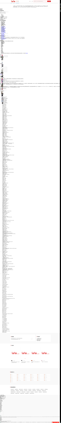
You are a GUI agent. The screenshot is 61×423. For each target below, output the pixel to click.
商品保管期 (1, 406)
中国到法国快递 (33, 389)
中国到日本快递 (29, 389)
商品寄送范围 (1, 400)
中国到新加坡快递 (21, 390)
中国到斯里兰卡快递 (44, 390)
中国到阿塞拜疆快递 (39, 390)
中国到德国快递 (37, 389)
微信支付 (1, 403)
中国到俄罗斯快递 (34, 390)
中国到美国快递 (12, 389)
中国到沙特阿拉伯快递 (32, 393)
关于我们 (1, 420)
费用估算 (1, 408)
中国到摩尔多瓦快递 (17, 393)
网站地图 (1, 417)
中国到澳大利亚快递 (21, 389)
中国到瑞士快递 (42, 389)
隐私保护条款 (1, 419)
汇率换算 (1, 409)
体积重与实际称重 (38, 340)
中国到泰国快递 (17, 390)
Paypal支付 (1, 402)
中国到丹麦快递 (25, 390)
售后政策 (1, 407)
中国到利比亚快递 (12, 393)
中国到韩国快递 (46, 389)
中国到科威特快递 (27, 393)
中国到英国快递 (16, 389)
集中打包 (1, 404)
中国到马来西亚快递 (13, 390)
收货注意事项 (1, 405)
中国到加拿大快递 (25, 389)
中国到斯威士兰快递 (22, 393)
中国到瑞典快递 (29, 390)
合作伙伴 (1, 418)
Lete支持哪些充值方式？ (39, 338)
